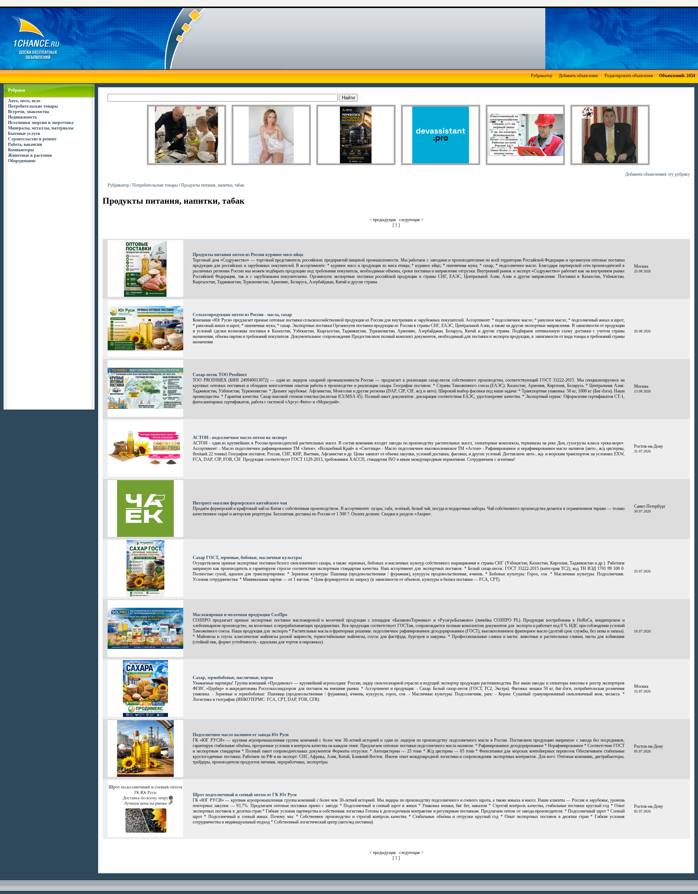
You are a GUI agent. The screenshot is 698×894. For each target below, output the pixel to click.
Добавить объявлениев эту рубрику (657, 174)
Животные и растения (30, 155)
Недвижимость (22, 117)
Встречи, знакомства (28, 111)
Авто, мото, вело (24, 100)
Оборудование (22, 160)
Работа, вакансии (25, 144)
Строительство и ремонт (32, 138)
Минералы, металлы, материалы (40, 128)
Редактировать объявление (629, 75)
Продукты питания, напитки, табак (212, 185)
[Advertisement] (379, 38)
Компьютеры (21, 149)
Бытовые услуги (24, 133)
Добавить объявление (578, 75)
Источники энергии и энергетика (40, 122)
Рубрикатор (541, 75)
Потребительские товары (33, 106)
